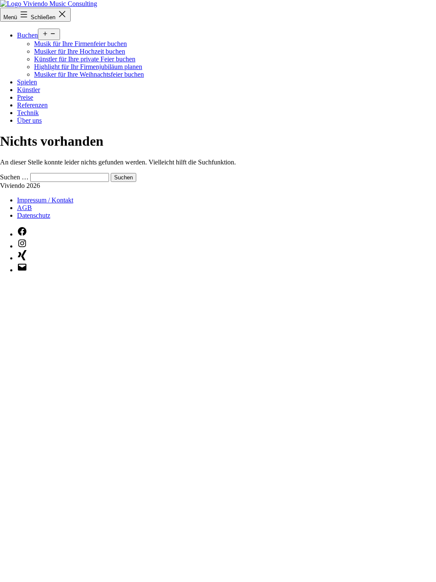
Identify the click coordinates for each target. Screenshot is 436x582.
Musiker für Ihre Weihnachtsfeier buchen (89, 74)
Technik (28, 112)
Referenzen (32, 105)
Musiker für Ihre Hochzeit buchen (79, 51)
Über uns (29, 120)
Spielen (27, 82)
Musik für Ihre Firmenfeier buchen (80, 43)
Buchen (27, 35)
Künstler (28, 89)
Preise (25, 97)
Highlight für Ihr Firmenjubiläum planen (88, 66)
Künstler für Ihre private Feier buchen (84, 59)
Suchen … (14, 177)
